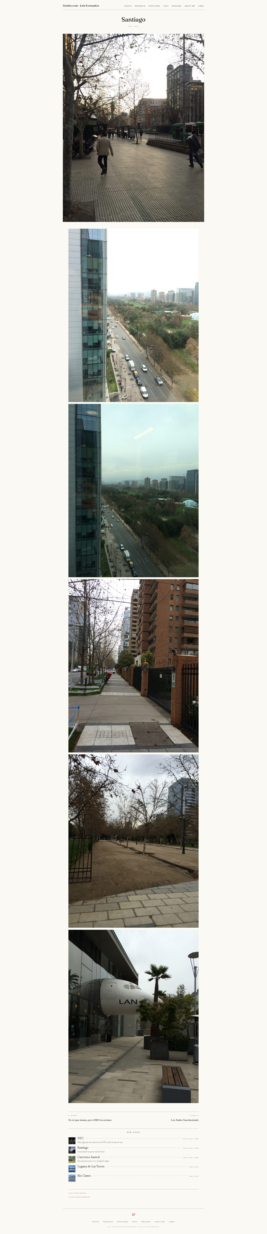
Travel (83, 1193)
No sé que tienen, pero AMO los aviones (90, 1120)
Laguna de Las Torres (90, 1166)
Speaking (177, 6)
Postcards (154, 6)
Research (140, 6)
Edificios (86, 1197)
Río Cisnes (84, 1175)
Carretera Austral (88, 1157)
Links (201, 6)
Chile (78, 1197)
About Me (190, 6)
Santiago (82, 1147)
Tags (166, 6)
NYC (80, 1138)
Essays (128, 6)
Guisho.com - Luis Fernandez (81, 5)
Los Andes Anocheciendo (185, 1120)
